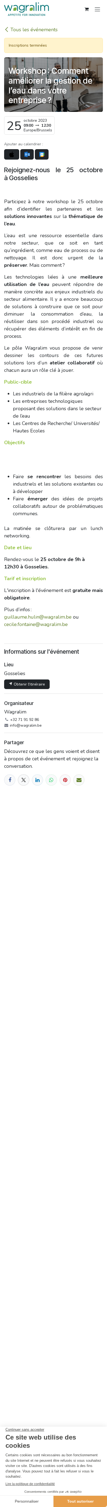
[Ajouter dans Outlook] (27, 154)
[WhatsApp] (51, 780)
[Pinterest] (65, 780)
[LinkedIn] (37, 780)
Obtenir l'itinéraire (29, 684)
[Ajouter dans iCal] (11, 154)
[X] (23, 780)
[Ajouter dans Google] (41, 154)
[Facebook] (9, 780)
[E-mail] (79, 780)
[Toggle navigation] (97, 9)
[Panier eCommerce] (86, 9)
